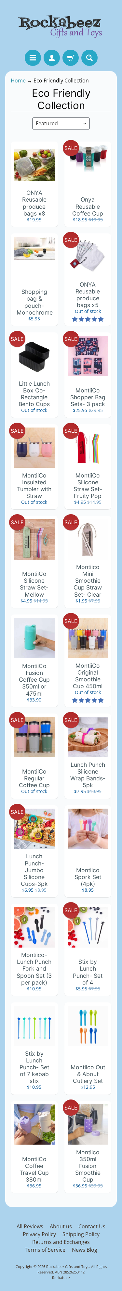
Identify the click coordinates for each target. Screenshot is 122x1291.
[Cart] (70, 58)
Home (18, 80)
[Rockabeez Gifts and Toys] (61, 24)
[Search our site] (89, 58)
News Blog (84, 1249)
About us (61, 1226)
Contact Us (91, 1226)
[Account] (52, 58)
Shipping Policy (81, 1234)
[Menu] (33, 58)
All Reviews (30, 1226)
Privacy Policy (39, 1234)
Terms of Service (45, 1249)
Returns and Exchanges (61, 1242)
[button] (87, 319)
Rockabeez (61, 1277)
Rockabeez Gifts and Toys (67, 1266)
